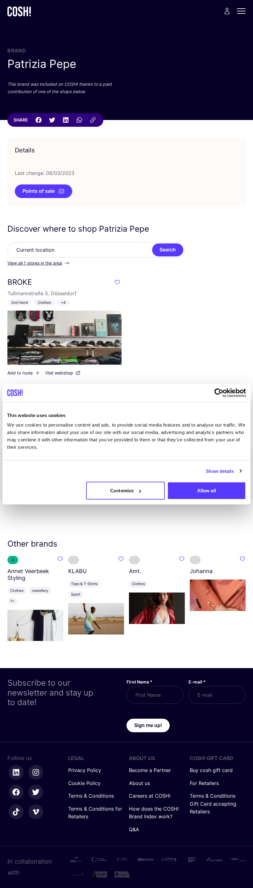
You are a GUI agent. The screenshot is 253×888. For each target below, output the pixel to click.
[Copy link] (93, 120)
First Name (139, 681)
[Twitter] (52, 120)
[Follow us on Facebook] (16, 792)
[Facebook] (38, 120)
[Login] (227, 11)
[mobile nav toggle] (243, 11)
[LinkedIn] (66, 120)
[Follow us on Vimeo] (35, 811)
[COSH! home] (19, 11)
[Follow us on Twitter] (35, 792)
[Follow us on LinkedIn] (16, 772)
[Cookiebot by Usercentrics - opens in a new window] (219, 392)
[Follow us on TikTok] (16, 811)
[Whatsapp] (79, 120)
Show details (220, 470)
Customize (122, 490)
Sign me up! (148, 725)
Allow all (206, 490)
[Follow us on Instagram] (35, 772)
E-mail (197, 681)
